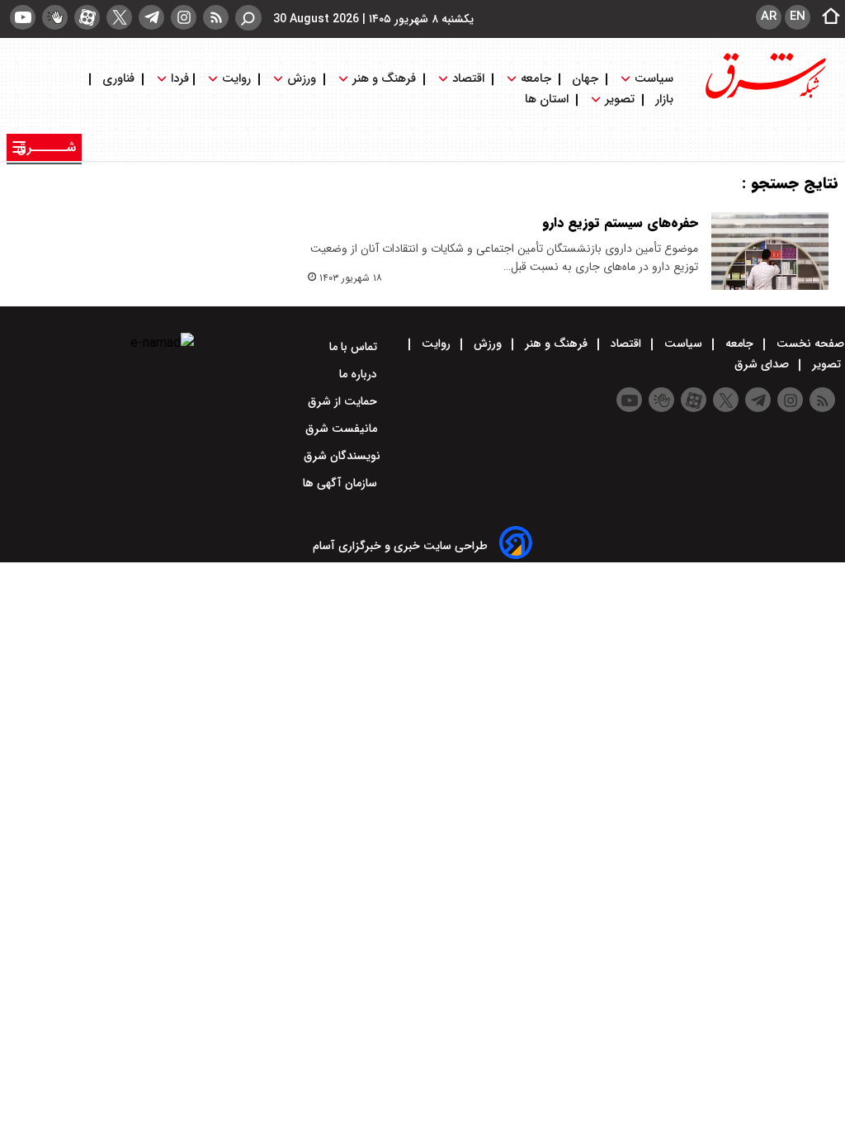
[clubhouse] (55, 17)
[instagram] (183, 17)
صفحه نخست (808, 343)
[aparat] (87, 17)
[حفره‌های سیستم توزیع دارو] (769, 251)
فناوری (118, 78)
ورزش (301, 78)
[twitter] (119, 17)
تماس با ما (354, 347)
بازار (664, 99)
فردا (178, 78)
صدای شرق (763, 364)
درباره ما (359, 374)
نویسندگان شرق (342, 456)
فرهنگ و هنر (384, 78)
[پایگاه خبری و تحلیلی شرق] (764, 97)
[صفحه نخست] (826, 17)
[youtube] (22, 17)
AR (769, 16)
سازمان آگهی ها (341, 483)
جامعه (536, 78)
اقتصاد (468, 78)
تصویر (620, 99)
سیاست (654, 78)
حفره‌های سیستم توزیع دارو (620, 222)
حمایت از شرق (344, 401)
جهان (585, 78)
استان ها (548, 99)
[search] (248, 18)
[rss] (216, 17)
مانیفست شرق (342, 428)
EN (797, 16)
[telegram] (151, 17)
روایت (236, 78)
